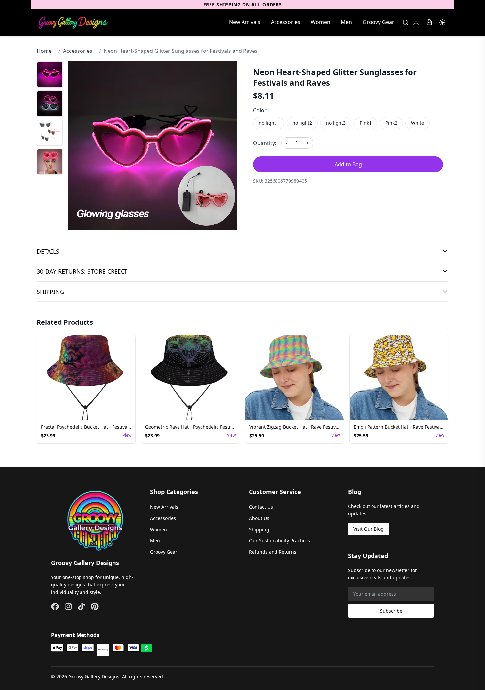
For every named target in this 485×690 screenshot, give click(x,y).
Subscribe (391, 611)
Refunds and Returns (272, 552)
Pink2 (391, 123)
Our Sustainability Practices (279, 540)
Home (44, 50)
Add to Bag (348, 164)
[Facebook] (55, 606)
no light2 (302, 123)
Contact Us (261, 507)
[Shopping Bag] (429, 22)
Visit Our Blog (368, 529)
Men (346, 22)
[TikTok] (81, 606)
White (417, 123)
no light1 (268, 123)
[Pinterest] (95, 606)
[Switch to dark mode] (442, 22)
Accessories (285, 22)
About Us (259, 518)
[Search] (405, 22)
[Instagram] (68, 606)
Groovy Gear (378, 22)
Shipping (259, 529)
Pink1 (366, 123)
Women (320, 22)
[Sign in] (416, 22)
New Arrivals (244, 22)
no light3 (336, 123)
